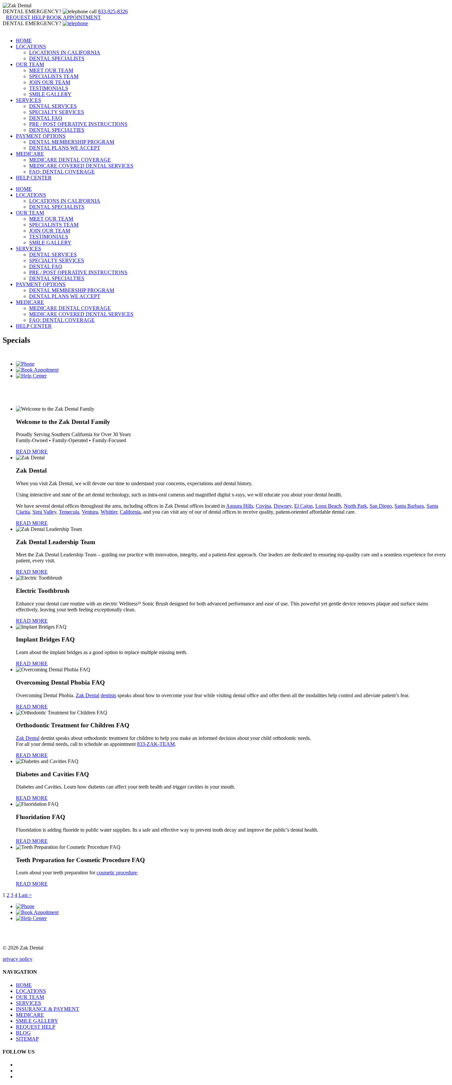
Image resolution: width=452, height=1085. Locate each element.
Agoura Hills (239, 506)
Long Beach (328, 506)
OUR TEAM (30, 64)
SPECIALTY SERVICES (56, 112)
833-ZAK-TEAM (156, 744)
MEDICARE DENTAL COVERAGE (70, 160)
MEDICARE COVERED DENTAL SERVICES (81, 166)
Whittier (109, 512)
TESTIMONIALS (48, 88)
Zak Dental (87, 695)
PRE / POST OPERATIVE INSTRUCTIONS (78, 124)
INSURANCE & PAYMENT (47, 1009)
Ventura (90, 512)
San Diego (381, 506)
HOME (24, 40)
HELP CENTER (34, 178)
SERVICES (28, 100)
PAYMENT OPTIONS (41, 136)
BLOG (23, 1033)
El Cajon (303, 506)
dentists (108, 695)
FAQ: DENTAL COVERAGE (62, 172)
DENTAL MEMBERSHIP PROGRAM (71, 142)
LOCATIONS (31, 46)
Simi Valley (44, 512)
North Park (355, 506)
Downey (283, 506)
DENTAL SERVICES (53, 106)
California (130, 512)
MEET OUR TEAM (51, 70)
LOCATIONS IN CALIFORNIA (64, 52)
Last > (25, 895)
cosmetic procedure (117, 872)
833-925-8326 (113, 11)
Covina (263, 506)
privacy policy (17, 959)
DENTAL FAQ (45, 118)
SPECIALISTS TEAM (53, 76)
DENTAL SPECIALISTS (56, 58)
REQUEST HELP (35, 1027)
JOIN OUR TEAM (49, 82)
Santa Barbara (409, 506)
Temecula (69, 512)
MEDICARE (30, 154)
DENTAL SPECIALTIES (56, 130)
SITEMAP (27, 1039)
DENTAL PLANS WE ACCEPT (64, 148)
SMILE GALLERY (50, 94)
